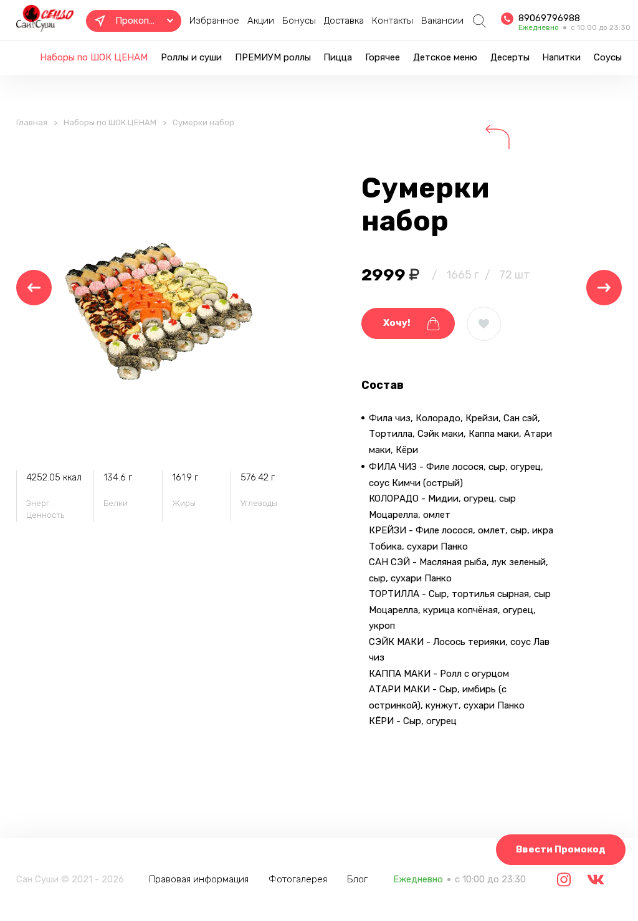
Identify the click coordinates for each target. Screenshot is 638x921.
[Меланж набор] (604, 287)
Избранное (214, 20)
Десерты (510, 57)
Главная (31, 122)
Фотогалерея (298, 879)
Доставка (344, 20)
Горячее (382, 57)
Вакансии (442, 20)
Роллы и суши (191, 57)
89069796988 (549, 18)
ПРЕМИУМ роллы (273, 57)
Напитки (561, 57)
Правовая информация (199, 879)
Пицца (337, 57)
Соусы (608, 57)
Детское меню (445, 57)
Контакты (392, 20)
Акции (260, 20)
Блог (357, 879)
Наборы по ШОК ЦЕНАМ (94, 57)
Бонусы (299, 20)
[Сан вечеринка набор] (34, 287)
